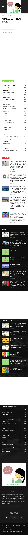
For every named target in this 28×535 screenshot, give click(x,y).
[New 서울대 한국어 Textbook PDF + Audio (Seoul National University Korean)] (5, 370)
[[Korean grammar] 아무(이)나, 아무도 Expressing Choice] (5, 333)
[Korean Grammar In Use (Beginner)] (5, 340)
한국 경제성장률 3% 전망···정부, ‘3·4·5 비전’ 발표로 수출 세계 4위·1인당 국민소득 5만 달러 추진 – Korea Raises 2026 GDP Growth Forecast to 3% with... (18, 189)
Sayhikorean (19, 525)
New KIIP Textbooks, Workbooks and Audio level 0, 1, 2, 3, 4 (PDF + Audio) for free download (18, 325)
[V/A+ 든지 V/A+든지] (5, 266)
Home (3, 15)
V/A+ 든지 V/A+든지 (15, 264)
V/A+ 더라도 (13, 250)
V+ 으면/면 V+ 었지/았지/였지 (17, 257)
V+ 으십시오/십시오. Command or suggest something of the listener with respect (18, 362)
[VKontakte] (21, 517)
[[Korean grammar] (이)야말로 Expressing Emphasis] (5, 347)
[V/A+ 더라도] (5, 252)
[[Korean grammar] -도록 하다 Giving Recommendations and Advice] (5, 234)
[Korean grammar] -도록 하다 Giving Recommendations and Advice (17, 234)
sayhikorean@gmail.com (14, 506)
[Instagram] (17, 517)
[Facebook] (10, 517)
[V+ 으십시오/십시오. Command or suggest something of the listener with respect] (5, 362)
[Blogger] (6, 517)
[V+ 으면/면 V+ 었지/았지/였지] (5, 259)
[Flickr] (13, 517)
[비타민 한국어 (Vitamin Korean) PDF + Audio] (5, 354)
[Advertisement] (14, 59)
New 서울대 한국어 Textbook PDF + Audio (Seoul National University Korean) (18, 369)
